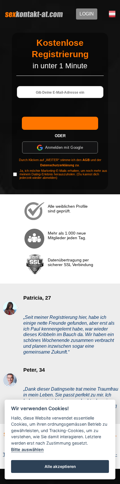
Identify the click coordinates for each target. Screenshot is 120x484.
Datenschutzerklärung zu (59, 165)
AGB (86, 160)
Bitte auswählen (27, 449)
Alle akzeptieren (60, 466)
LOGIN (87, 13)
